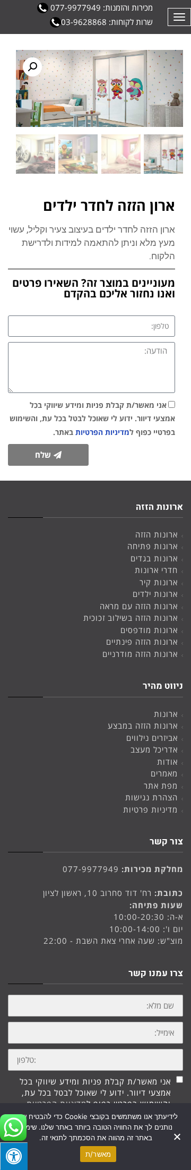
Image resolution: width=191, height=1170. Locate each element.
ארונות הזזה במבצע (143, 725)
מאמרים (164, 773)
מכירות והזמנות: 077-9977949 (100, 7)
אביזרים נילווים (152, 737)
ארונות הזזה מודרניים (140, 653)
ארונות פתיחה (152, 546)
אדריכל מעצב (154, 749)
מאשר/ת (98, 1154)
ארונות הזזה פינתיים (142, 641)
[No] (177, 1136)
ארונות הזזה (156, 534)
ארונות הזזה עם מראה (139, 606)
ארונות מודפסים (149, 630)
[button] (32, 66)
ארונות (166, 713)
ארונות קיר (159, 582)
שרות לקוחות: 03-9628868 (107, 21)
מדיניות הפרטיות (102, 432)
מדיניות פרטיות (150, 809)
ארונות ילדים (155, 593)
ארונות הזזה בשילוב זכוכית (130, 617)
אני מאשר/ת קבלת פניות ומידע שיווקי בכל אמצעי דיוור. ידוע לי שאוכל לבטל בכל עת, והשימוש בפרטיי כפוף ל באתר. (92, 418)
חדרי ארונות (156, 570)
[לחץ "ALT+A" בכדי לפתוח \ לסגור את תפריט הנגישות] (14, 1156)
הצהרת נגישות (151, 797)
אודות (167, 761)
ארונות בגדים (154, 558)
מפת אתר (161, 785)
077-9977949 (91, 869)
